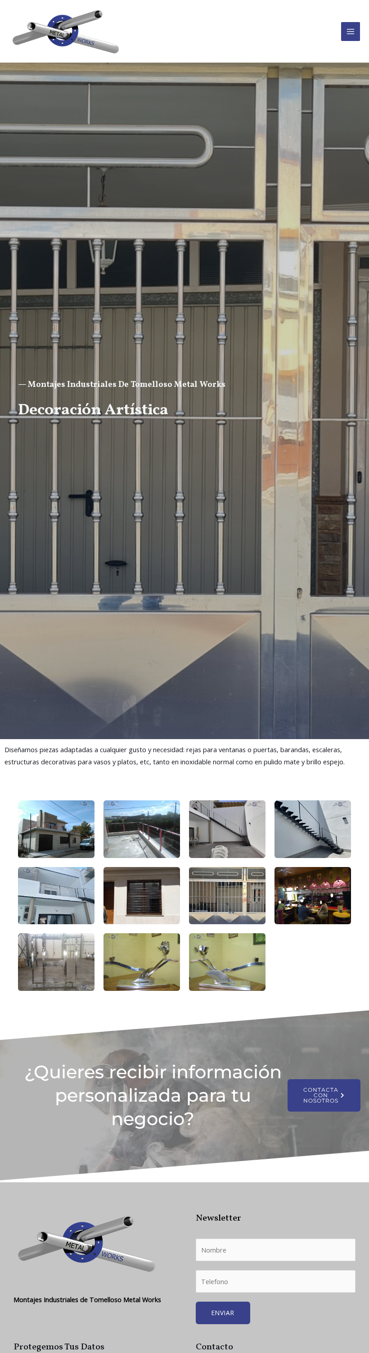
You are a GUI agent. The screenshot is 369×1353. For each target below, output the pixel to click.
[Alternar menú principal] (350, 31)
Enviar (223, 1312)
